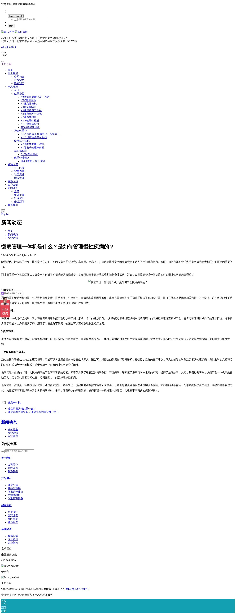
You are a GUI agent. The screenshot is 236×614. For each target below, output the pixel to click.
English (5, 214)
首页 (10, 70)
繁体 (11, 26)
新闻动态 (13, 234)
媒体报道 (13, 429)
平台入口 (6, 64)
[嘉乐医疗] (118, 32)
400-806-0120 (8, 47)
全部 (16, 90)
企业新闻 (13, 436)
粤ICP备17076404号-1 (78, 588)
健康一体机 (14, 402)
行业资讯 (13, 238)
